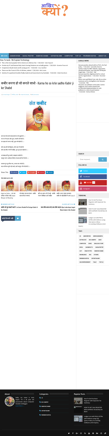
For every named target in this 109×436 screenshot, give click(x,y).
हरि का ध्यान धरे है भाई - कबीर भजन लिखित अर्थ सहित (46, 194)
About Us (102, 56)
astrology (83, 240)
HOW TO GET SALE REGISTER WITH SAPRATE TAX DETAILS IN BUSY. (98, 211)
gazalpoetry (99, 247)
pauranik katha (84, 258)
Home (5, 56)
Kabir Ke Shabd (42, 56)
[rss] (85, 433)
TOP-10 (101, 262)
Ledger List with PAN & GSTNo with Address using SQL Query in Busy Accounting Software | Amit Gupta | (92, 222)
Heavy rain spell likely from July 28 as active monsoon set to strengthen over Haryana (92, 80)
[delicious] (105, 433)
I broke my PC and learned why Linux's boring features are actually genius (25, 65)
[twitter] (68, 433)
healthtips (88, 251)
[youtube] (89, 433)
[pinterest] (93, 433)
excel (81, 247)
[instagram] (81, 433)
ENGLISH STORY (98, 243)
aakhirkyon (87, 236)
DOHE (90, 243)
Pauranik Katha (89, 56)
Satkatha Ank (56, 56)
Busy (100, 240)
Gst (81, 251)
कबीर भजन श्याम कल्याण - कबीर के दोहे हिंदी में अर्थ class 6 (66, 194)
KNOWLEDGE (83, 254)
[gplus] (77, 433)
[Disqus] (38, 305)
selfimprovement (85, 262)
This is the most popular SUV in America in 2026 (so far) (19, 63)
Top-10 (78, 56)
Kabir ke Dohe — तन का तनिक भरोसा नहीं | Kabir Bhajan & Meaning (8, 195)
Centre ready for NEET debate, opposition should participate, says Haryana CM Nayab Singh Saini (92, 70)
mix (90, 254)
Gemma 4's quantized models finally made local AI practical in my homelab (25, 73)
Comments (35, 94)
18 (80, 236)
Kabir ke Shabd (25, 94)
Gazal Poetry (28, 56)
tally (94, 262)
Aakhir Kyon (15, 56)
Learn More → (20, 406)
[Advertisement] (54, 36)
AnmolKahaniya (98, 236)
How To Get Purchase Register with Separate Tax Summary (97, 202)
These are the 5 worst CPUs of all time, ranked (16, 70)
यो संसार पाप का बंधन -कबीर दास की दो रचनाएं (28, 194)
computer (83, 243)
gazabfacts (89, 247)
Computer (69, 56)
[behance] (97, 433)
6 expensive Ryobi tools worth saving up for (16, 68)
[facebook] (73, 433)
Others (96, 254)
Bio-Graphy (92, 240)
